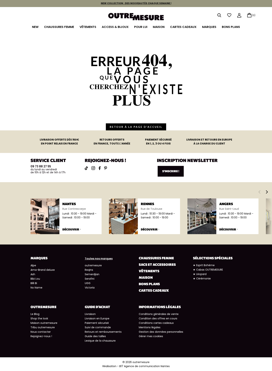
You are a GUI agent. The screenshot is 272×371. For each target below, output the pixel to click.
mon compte (239, 16)
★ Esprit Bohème (204, 265)
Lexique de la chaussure (100, 341)
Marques (209, 27)
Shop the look (39, 318)
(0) (253, 15)
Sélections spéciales (213, 258)
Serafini (89, 279)
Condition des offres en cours (158, 318)
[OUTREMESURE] (136, 16)
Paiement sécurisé (97, 323)
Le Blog (35, 314)
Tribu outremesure (43, 327)
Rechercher (219, 15)
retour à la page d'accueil (136, 126)
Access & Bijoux (115, 27)
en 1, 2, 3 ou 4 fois (158, 141)
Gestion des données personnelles (161, 332)
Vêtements (88, 27)
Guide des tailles (95, 336)
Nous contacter (41, 332)
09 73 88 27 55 (41, 166)
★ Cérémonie (202, 278)
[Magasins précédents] (259, 192)
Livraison (90, 314)
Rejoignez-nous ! (41, 336)
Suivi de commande (98, 327)
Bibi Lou (35, 279)
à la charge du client (209, 141)
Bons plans (231, 27)
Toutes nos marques (99, 258)
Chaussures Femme (59, 27)
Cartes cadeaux (183, 27)
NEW (35, 27)
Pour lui (140, 27)
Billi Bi (34, 283)
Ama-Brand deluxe (43, 270)
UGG (87, 283)
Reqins (89, 270)
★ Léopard (199, 274)
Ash (33, 274)
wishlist (229, 15)
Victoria (90, 287)
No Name (36, 287)
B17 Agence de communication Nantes (144, 366)
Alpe (33, 265)
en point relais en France (59, 141)
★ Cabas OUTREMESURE (208, 269)
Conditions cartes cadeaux (156, 323)
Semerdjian (92, 274)
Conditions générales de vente (159, 314)
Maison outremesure (44, 323)
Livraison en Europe (97, 318)
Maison (158, 27)
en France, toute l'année (112, 141)
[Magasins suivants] (267, 192)
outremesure (93, 265)
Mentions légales (149, 327)
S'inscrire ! (170, 171)
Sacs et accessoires (157, 264)
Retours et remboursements (103, 332)
